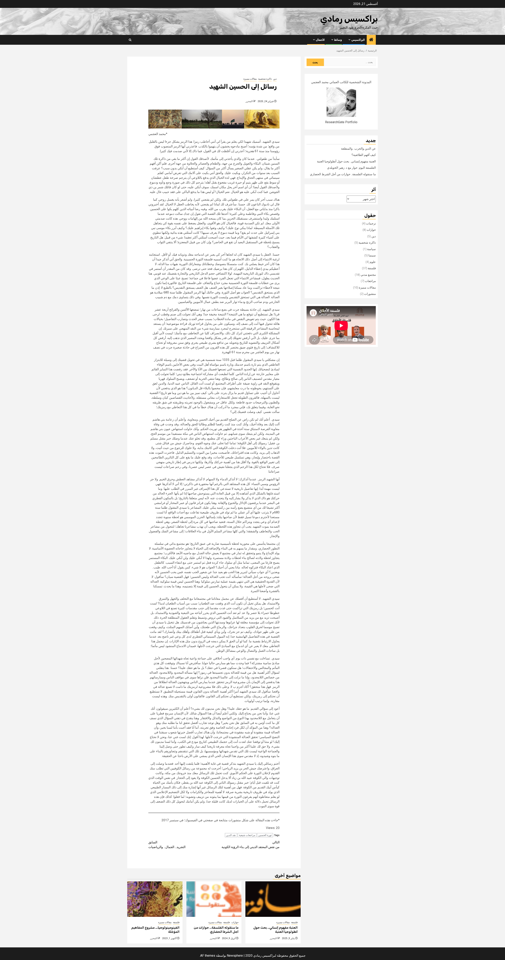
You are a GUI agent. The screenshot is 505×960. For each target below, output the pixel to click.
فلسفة (294, 922)
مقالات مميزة (250, 78)
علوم (373, 262)
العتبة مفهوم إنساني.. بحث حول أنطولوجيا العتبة (275, 930)
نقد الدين (231, 835)
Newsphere (235, 955)
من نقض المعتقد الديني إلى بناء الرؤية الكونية (251, 844)
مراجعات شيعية (247, 835)
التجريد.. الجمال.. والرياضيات (166, 844)
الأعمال (320, 40)
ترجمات (371, 223)
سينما (372, 255)
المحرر (249, 101)
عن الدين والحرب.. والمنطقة (358, 148)
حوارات (234, 922)
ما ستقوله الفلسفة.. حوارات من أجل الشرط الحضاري (216, 930)
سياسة (371, 249)
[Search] (130, 40)
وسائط (338, 40)
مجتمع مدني (368, 275)
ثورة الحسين (265, 835)
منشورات (370, 294)
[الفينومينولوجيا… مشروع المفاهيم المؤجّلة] (154, 899)
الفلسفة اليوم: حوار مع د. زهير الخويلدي (351, 167)
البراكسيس (358, 40)
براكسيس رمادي (349, 19)
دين (275, 78)
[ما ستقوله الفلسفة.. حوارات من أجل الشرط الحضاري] (214, 899)
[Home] (371, 40)
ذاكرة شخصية (265, 78)
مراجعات (370, 281)
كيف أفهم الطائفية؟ (364, 155)
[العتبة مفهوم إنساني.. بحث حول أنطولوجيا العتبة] (273, 899)
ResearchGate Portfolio (341, 122)
